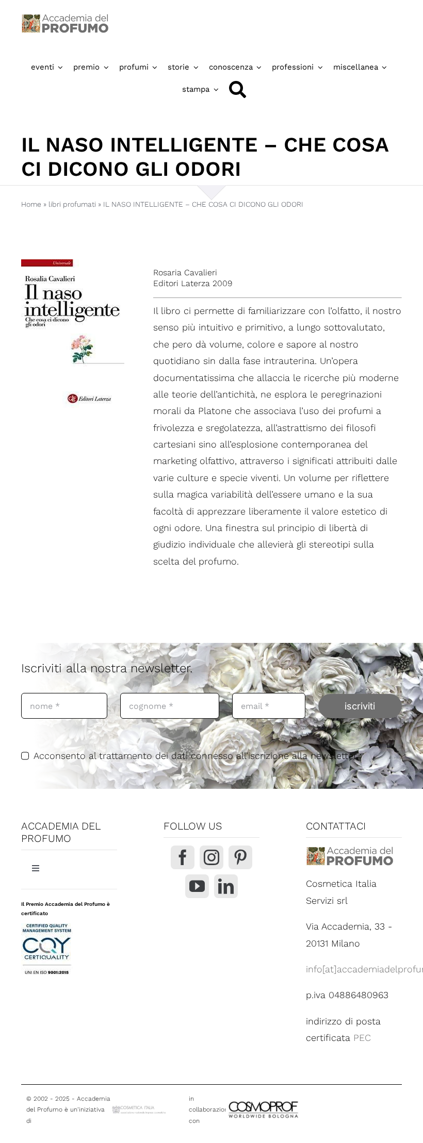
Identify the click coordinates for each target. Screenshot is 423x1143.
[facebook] (182, 857)
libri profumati (72, 204)
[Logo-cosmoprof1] (292, 1101)
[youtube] (197, 886)
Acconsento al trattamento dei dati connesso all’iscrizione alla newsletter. (196, 755)
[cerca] (237, 89)
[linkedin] (226, 886)
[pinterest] (240, 857)
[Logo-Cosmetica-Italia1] (139, 1108)
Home (31, 204)
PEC (362, 1037)
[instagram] (211, 857)
